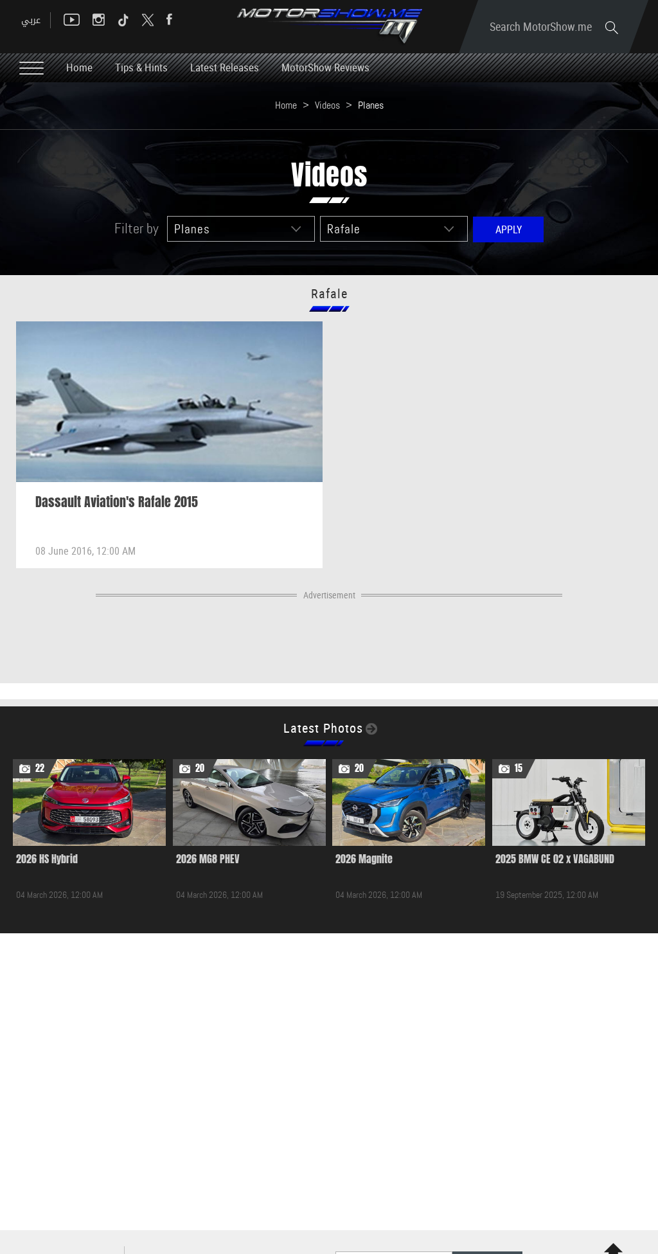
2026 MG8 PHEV (208, 859)
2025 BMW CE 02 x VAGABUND (554, 859)
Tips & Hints (141, 67)
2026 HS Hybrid (47, 859)
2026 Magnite (364, 859)
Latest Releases (224, 67)
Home (79, 67)
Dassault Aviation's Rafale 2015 (116, 502)
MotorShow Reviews (325, 67)
